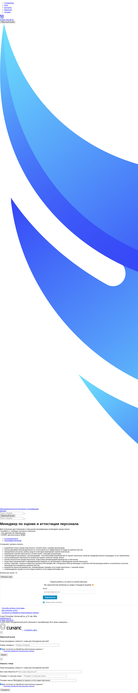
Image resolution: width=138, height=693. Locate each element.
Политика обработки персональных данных (19, 651)
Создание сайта (30, 630)
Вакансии (8, 10)
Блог (6, 5)
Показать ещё (6, 577)
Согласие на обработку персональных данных (20, 613)
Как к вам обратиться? (9, 672)
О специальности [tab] (11, 539)
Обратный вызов (7, 22)
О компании (9, 3)
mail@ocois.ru (5, 618)
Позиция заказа (6, 680)
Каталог (3, 511)
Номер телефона (7, 645)
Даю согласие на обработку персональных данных (22, 649)
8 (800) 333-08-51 (7, 20)
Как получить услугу (10, 610)
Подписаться (50, 597)
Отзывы (7, 12)
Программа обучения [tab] (12, 540)
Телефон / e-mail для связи (10, 676)
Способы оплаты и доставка (13, 608)
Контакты (8, 8)
